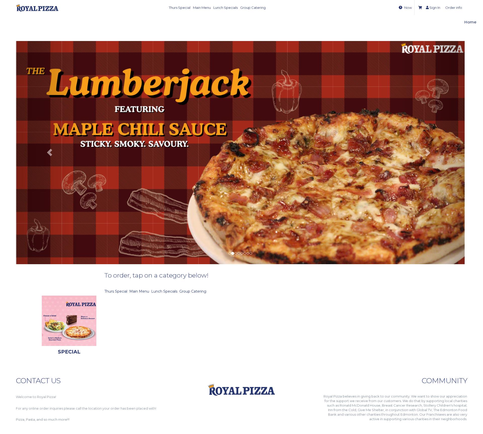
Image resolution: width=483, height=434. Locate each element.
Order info (453, 8)
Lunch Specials (225, 8)
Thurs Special (179, 8)
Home (470, 22)
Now (408, 8)
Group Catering (253, 8)
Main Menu (202, 8)
